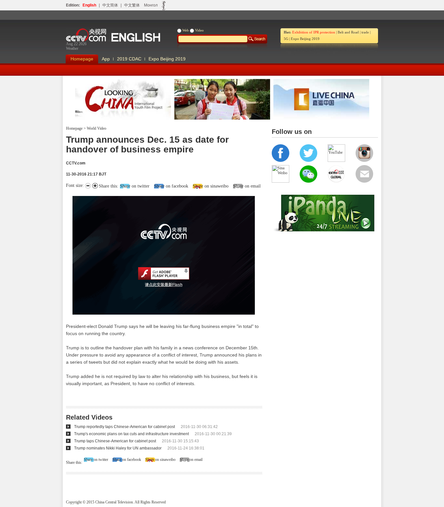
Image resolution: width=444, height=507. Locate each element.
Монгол (151, 5)
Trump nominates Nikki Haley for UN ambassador (118, 448)
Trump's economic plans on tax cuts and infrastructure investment (131, 434)
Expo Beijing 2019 (305, 39)
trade (365, 32)
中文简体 (110, 5)
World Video (96, 128)
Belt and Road (348, 32)
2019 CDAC (129, 58)
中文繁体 (132, 5)
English (89, 5)
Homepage (82, 58)
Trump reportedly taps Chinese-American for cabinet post (124, 426)
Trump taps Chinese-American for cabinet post (115, 441)
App (106, 58)
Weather (72, 48)
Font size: (75, 185)
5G (286, 39)
